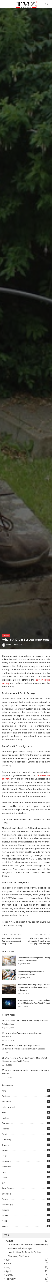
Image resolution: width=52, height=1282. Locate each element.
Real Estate (7, 1188)
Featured (6, 1123)
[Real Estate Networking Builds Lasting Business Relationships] (9, 961)
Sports (5, 1199)
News (4, 1177)
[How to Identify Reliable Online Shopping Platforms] (9, 974)
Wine (4, 1226)
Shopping (6, 1194)
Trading (5, 1210)
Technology (7, 1204)
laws (4, 1172)
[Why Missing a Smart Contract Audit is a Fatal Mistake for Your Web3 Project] (9, 1003)
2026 (6, 1235)
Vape (4, 1221)
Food (4, 1134)
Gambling (6, 1139)
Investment (7, 1166)
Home (6, 635)
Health (5, 1150)
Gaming (5, 1145)
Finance (5, 1128)
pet (3, 1183)
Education (6, 1101)
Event (4, 1112)
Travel (5, 1215)
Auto (4, 1091)
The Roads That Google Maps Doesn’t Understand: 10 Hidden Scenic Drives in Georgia (34, 987)
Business (6, 1096)
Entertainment (8, 1107)
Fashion (5, 1118)
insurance (6, 1161)
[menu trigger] (5, 4)
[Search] (47, 4)
